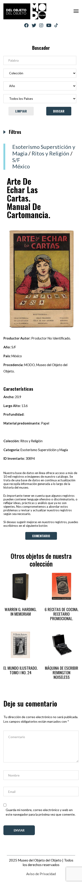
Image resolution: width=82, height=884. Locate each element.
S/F (16, 160)
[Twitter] (34, 25)
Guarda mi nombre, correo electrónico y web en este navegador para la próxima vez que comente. (40, 812)
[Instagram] (41, 25)
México (21, 166)
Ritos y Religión (50, 153)
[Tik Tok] (56, 25)
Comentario (41, 535)
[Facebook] (26, 25)
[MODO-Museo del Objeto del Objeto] (24, 11)
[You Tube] (48, 25)
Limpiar (21, 111)
